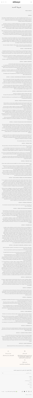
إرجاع (31, 387)
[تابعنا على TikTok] (22, 391)
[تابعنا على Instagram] (28, 391)
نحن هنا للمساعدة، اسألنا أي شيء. (25, 364)
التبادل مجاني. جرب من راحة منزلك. (8, 355)
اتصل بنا (30, 382)
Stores (31, 378)
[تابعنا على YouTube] (24, 391)
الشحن (31, 385)
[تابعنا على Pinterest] (26, 391)
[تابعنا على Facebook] (31, 391)
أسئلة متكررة (30, 384)
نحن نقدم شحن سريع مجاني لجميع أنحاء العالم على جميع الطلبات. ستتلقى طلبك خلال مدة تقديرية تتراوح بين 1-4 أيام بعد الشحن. (25, 356)
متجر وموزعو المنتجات (28, 380)
